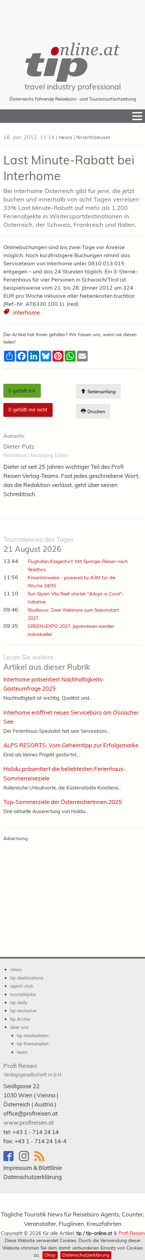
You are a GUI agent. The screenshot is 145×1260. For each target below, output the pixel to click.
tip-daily (18, 1002)
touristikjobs (23, 994)
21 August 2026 (38, 545)
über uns (19, 1027)
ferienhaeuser (93, 137)
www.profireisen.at (28, 1122)
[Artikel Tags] (6, 312)
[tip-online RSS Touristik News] (41, 1159)
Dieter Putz (18, 446)
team (22, 1052)
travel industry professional (73, 86)
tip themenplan (33, 1043)
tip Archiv (20, 1019)
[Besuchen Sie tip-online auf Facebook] (11, 1159)
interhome (26, 312)
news (65, 137)
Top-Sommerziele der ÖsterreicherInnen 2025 (62, 801)
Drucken (95, 411)
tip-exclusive (23, 1010)
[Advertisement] (72, 17)
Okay (50, 1255)
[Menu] (137, 116)
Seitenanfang (101, 391)
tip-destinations (27, 978)
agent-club (21, 986)
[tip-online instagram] (26, 1159)
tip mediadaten (33, 1035)
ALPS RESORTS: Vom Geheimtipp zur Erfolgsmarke (70, 745)
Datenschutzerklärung (85, 1255)
